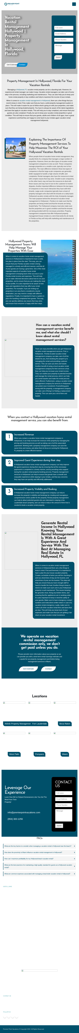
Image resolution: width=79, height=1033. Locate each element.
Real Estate (8, 898)
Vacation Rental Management (13, 890)
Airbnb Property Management (18, 724)
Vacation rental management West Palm (17, 933)
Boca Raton (64, 724)
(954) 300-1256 (15, 819)
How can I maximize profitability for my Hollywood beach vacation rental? (28, 859)
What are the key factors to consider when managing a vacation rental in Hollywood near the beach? (37, 846)
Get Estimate (12, 65)
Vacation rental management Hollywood (17, 937)
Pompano (39, 754)
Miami (65, 754)
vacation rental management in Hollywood (34, 100)
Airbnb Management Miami (13, 952)
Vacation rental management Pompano (16, 941)
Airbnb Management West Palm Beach (16, 960)
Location (7, 913)
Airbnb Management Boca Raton (14, 956)
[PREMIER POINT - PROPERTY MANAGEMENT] (12, 4)
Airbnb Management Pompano (14, 964)
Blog (6, 906)
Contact (22, 65)
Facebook (4, 1016)
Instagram (16, 1016)
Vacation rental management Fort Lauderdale (18, 921)
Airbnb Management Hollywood (14, 948)
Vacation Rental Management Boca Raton (17, 929)
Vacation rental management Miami (15, 925)
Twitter (8, 1016)
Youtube (12, 1016)
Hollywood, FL (22, 89)
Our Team (7, 902)
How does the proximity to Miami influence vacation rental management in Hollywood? (33, 852)
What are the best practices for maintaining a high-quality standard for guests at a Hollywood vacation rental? (38, 866)
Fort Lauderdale (39, 724)
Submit (58, 57)
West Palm (14, 754)
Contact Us (8, 909)
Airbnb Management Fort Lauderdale (15, 944)
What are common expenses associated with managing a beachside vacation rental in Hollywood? (37, 874)
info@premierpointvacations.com (24, 812)
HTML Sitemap (9, 917)
